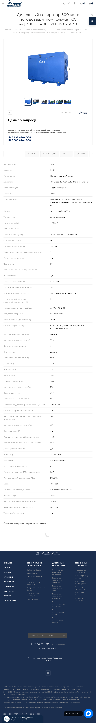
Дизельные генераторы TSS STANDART (58, 596)
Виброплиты (32, 573)
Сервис (7, 596)
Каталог (8, 563)
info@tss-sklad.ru (49, 648)
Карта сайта (10, 600)
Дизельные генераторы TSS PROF (58, 588)
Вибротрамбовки (34, 570)
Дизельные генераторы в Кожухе (57, 620)
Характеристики (13, 154)
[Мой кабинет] (75, 4)
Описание (32, 154)
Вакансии (8, 577)
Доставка (81, 154)
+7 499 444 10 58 (42, 644)
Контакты (9, 591)
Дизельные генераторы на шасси (58, 612)
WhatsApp (48, 673)
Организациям (49, 154)
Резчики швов (32, 599)
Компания (9, 586)
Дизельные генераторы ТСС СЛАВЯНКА (59, 604)
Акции (7, 568)
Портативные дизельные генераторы (57, 572)
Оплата (66, 154)
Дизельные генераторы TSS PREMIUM (58, 580)
